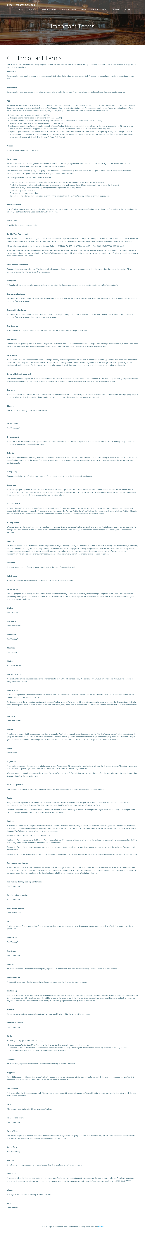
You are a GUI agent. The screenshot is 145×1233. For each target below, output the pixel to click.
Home (21, 9)
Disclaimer (116, 9)
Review (127, 9)
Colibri (100, 1227)
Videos (93, 9)
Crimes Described (48, 9)
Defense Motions (68, 9)
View (83, 9)
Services (31, 9)
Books (105, 9)
